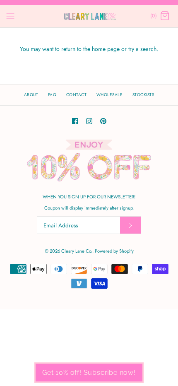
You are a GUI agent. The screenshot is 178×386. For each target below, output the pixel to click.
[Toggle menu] (10, 15)
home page (106, 49)
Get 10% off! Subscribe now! (89, 372)
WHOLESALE (109, 95)
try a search (142, 49)
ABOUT (31, 95)
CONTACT (76, 95)
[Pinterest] (103, 121)
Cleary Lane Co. (76, 251)
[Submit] (130, 225)
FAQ (52, 95)
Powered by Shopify (114, 251)
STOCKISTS (143, 95)
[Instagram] (89, 121)
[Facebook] (75, 121)
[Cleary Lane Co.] (89, 16)
